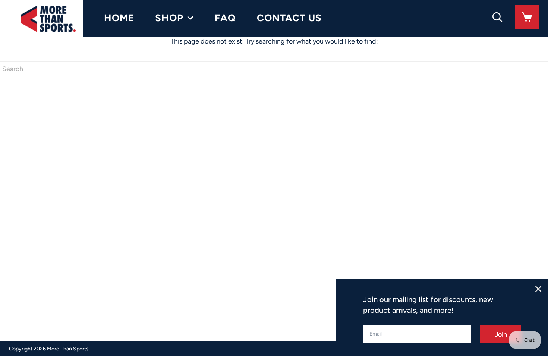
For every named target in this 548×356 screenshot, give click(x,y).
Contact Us (289, 18)
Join (501, 334)
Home (119, 18)
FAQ (225, 18)
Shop (169, 18)
